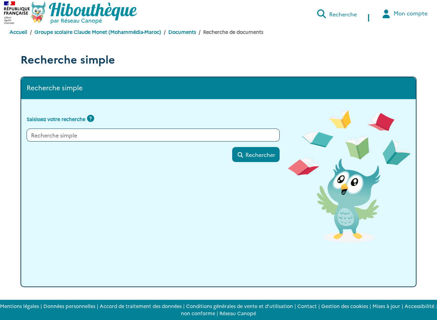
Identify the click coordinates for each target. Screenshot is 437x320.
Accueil (18, 31)
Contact (307, 306)
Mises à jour (386, 306)
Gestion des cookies (344, 306)
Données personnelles (69, 306)
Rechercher (259, 154)
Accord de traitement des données (141, 306)
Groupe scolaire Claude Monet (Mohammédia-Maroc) (97, 31)
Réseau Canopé (238, 313)
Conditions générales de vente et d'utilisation (239, 306)
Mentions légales (19, 306)
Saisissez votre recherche (56, 119)
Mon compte (409, 13)
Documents (182, 31)
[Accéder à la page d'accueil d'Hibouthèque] (84, 12)
